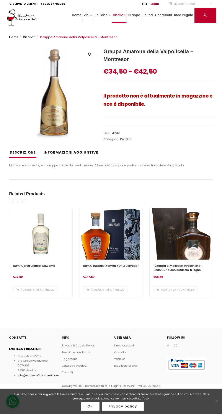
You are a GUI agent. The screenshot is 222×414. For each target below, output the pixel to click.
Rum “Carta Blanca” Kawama (34, 266)
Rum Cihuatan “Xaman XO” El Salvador (111, 266)
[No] (216, 401)
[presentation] (13, 201)
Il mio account (124, 345)
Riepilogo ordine (126, 366)
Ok (90, 406)
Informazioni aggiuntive (71, 152)
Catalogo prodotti (74, 366)
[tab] (24, 154)
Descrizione (23, 152)
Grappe (134, 15)
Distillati (119, 15)
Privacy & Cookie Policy (78, 345)
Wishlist (119, 359)
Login (154, 4)
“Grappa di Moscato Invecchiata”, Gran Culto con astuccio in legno (177, 268)
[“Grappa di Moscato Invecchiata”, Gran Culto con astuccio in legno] (181, 211)
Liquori (147, 15)
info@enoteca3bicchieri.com (38, 375)
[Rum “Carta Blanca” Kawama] (41, 211)
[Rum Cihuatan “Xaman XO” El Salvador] (111, 211)
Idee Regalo (183, 15)
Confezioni (163, 15)
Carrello (120, 352)
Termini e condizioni (76, 352)
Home (76, 15)
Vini (87, 15)
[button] (193, 4)
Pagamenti (69, 359)
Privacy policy (122, 406)
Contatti (67, 372)
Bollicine (101, 15)
